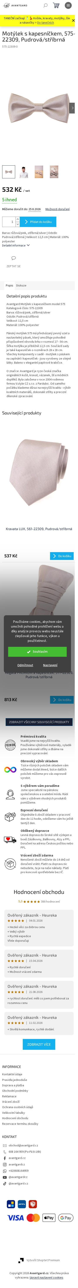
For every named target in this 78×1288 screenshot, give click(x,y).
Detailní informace (14, 245)
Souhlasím (40, 651)
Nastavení (50, 665)
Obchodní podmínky (15, 1091)
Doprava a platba (13, 1085)
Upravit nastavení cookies (46, 1277)
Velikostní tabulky (13, 1113)
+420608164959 (18, 1171)
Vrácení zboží (11, 1102)
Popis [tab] (9, 285)
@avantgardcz (18, 1177)
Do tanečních (45, 23)
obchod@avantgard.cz (23, 1145)
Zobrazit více (39, 1044)
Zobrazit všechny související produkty (39, 722)
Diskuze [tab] (21, 285)
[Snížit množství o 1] (17, 224)
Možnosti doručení (58, 209)
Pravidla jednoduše (14, 1080)
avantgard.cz (17, 1158)
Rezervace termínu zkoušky (20, 1124)
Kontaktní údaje (12, 1074)
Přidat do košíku (41, 222)
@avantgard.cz (18, 1183)
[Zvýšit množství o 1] (17, 219)
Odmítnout (25, 665)
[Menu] (68, 5)
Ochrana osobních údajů (17, 1107)
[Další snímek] (72, 108)
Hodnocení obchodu (39, 891)
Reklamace (9, 1096)
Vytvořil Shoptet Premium (43, 1260)
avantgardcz (17, 1164)
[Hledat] (45, 5)
